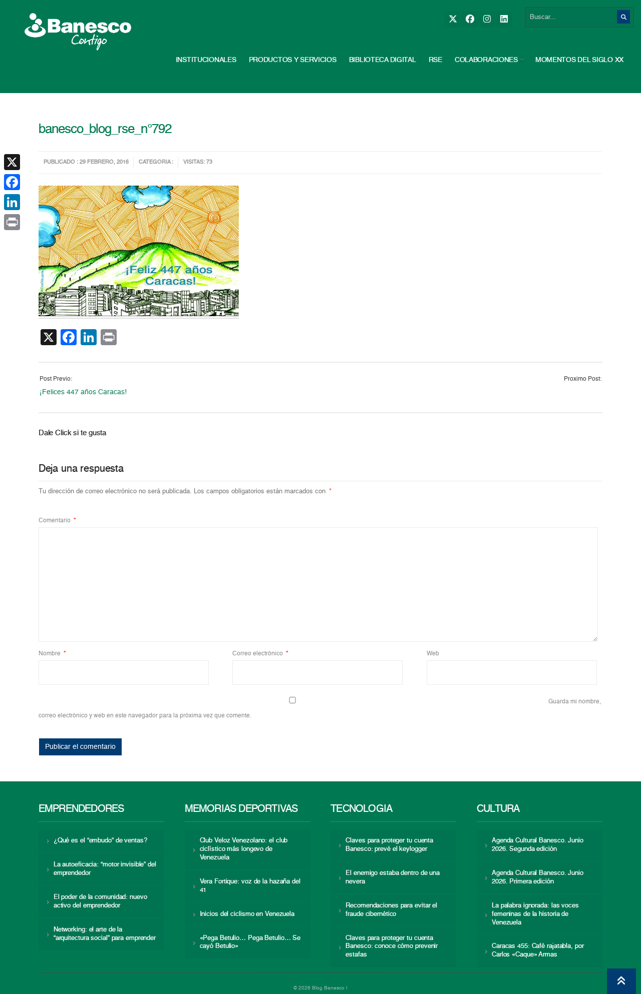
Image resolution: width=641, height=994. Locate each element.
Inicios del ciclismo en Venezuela (247, 914)
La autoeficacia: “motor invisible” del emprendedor (105, 868)
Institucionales (206, 60)
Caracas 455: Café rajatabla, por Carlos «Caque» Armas (538, 950)
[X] (452, 19)
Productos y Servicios (293, 60)
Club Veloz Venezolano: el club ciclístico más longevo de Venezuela (244, 849)
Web (433, 654)
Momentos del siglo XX (579, 60)
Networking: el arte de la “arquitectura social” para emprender (105, 933)
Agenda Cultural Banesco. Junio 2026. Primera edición (537, 877)
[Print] (12, 222)
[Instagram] (486, 19)
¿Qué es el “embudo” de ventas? (100, 840)
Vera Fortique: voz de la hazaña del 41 (250, 885)
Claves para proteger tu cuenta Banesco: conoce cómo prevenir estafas (392, 946)
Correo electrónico (260, 654)
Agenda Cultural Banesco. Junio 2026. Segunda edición (537, 844)
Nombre (52, 654)
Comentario (57, 521)
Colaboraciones (486, 60)
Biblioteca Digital (382, 60)
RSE (435, 60)
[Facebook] (469, 19)
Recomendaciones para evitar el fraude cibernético (391, 909)
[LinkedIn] (503, 19)
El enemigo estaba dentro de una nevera (393, 877)
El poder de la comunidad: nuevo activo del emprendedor (100, 901)
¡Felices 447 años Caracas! (83, 392)
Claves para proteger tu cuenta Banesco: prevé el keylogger (389, 844)
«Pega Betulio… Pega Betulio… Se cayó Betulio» (250, 942)
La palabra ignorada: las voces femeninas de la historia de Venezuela (535, 914)
